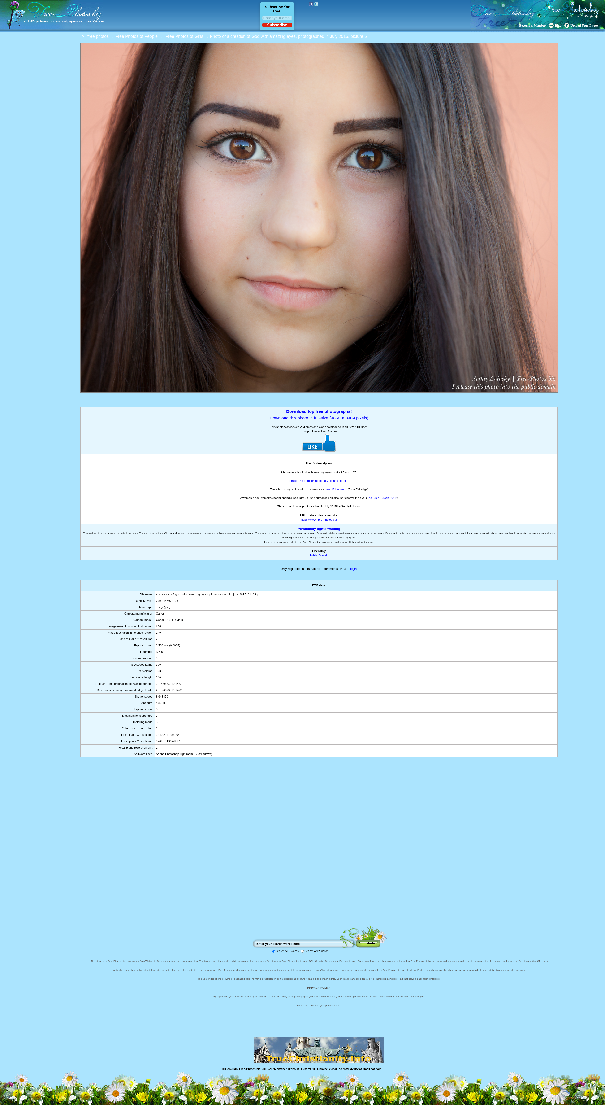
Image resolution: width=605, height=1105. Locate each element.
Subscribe (277, 25)
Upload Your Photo (584, 25)
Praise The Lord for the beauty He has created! (319, 481)
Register (591, 16)
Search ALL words (287, 951)
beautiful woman (335, 489)
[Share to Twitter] (316, 4)
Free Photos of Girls (184, 36)
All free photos (95, 36)
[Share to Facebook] (311, 4)
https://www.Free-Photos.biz (319, 519)
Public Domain (319, 555)
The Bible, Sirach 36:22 (382, 498)
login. (354, 569)
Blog (558, 25)
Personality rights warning (319, 529)
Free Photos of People (136, 36)
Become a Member (532, 25)
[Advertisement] (319, 846)
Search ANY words (316, 951)
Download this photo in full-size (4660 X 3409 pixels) (319, 418)
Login (574, 16)
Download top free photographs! (319, 411)
